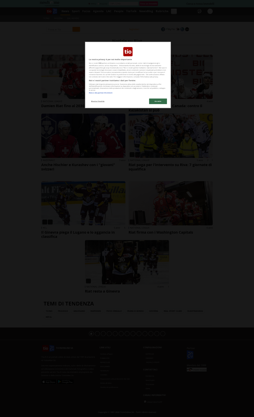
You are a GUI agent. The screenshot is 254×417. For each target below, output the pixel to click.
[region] (128, 75)
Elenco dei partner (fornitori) (100, 93)
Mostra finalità (98, 101)
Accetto (158, 101)
